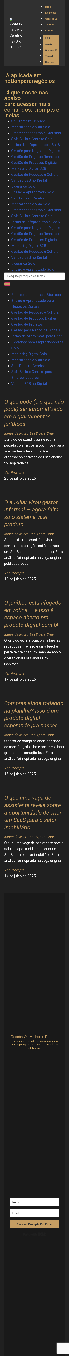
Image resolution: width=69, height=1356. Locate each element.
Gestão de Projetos (27, 324)
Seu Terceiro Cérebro (28, 121)
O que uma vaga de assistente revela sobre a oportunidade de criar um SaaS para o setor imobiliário (33, 812)
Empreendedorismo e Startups (36, 133)
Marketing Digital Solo (29, 354)
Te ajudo (49, 24)
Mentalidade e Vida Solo (30, 127)
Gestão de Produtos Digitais (34, 162)
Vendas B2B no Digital (29, 180)
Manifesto (50, 12)
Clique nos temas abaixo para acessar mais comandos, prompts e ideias (31, 104)
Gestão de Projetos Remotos (35, 157)
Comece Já (51, 18)
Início (48, 7)
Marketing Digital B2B (28, 168)
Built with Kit (34, 1234)
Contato (49, 30)
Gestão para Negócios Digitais (35, 151)
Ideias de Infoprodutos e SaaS (35, 145)
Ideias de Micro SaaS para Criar (36, 336)
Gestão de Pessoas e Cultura (35, 174)
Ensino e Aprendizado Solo (32, 192)
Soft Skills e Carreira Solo (32, 139)
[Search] (7, 284)
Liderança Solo (23, 186)
